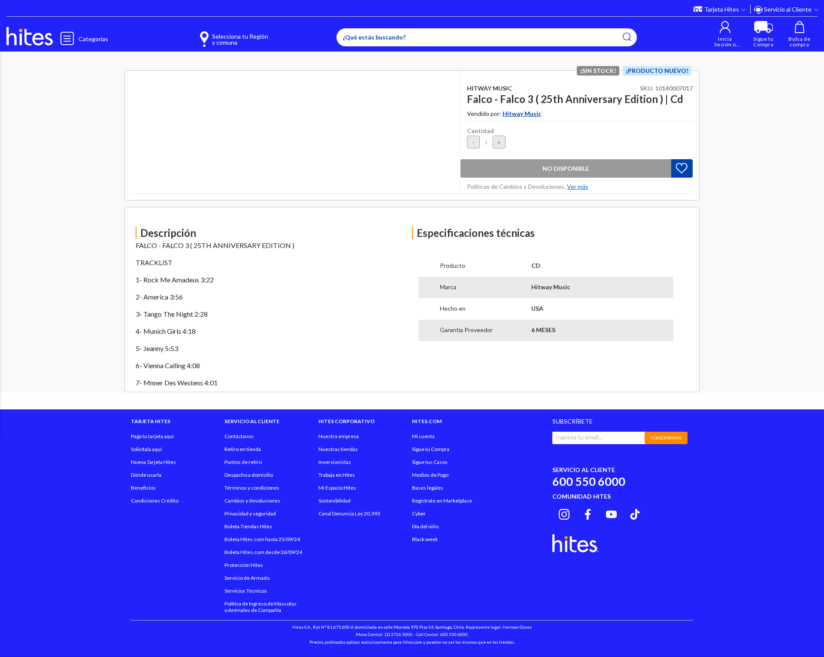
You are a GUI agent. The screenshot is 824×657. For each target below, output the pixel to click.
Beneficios (143, 487)
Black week (425, 539)
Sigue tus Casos (430, 462)
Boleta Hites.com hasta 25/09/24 (262, 539)
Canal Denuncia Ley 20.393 (349, 513)
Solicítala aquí (146, 449)
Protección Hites (243, 565)
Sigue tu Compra (430, 449)
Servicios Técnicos (245, 590)
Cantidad (480, 130)
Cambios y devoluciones (252, 500)
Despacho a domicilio (248, 475)
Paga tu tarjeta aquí (152, 436)
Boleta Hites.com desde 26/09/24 (263, 552)
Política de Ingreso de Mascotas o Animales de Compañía (260, 606)
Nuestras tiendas (338, 449)
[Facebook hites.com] (587, 513)
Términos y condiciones (251, 487)
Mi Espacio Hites (337, 487)
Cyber (419, 513)
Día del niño (425, 526)
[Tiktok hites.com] (635, 513)
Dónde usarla (146, 475)
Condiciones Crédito (155, 500)
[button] (725, 34)
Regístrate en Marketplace (442, 500)
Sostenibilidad (334, 500)
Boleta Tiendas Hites (248, 526)
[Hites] (29, 36)
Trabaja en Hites (336, 475)
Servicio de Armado (247, 578)
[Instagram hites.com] (564, 513)
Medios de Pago (430, 475)
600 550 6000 (588, 481)
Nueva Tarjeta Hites (153, 462)
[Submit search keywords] (627, 37)
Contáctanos (239, 436)
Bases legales (427, 487)
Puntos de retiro (243, 462)
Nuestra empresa (338, 436)
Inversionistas (334, 462)
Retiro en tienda (242, 449)
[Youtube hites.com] (611, 513)
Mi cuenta (423, 436)
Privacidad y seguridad (250, 513)
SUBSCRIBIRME (666, 437)
